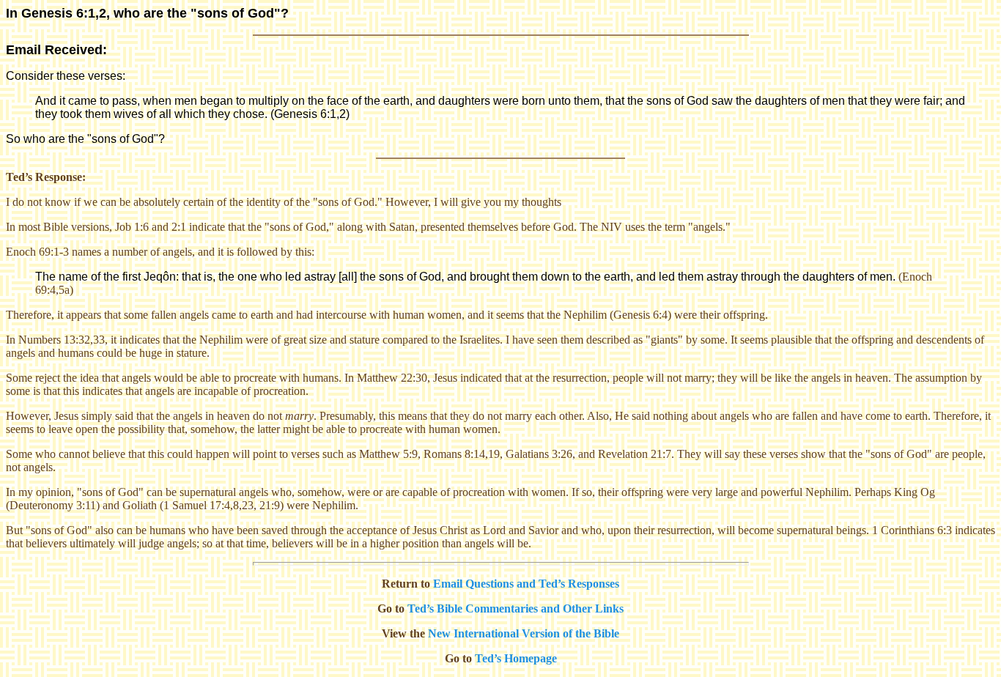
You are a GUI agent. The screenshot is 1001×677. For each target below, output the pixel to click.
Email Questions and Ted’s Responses (526, 583)
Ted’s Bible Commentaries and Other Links (515, 608)
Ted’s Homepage (516, 658)
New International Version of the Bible (523, 633)
